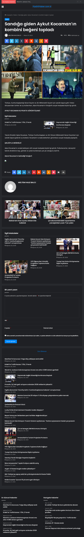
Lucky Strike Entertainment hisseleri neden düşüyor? (24, 410)
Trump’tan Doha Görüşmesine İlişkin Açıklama (67, 262)
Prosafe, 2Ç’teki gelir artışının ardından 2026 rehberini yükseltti (28, 384)
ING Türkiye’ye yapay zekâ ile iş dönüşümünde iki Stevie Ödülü (28, 474)
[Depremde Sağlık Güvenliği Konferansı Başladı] (49, 125)
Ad (6, 320)
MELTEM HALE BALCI (14, 35)
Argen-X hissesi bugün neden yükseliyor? (20, 469)
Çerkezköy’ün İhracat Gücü (15, 404)
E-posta (8, 328)
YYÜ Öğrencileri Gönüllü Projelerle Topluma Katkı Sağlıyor (40, 263)
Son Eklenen (42, 351)
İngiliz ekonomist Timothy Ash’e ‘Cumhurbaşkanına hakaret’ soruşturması (14, 241)
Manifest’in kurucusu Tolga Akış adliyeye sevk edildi (24, 359)
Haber (15, 15)
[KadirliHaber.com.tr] (42, 6)
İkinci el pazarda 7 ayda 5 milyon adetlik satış (22, 463)
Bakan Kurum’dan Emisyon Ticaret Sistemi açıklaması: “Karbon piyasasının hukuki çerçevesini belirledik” (41, 242)
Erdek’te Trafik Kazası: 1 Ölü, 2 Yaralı (18, 122)
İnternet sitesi (48, 328)
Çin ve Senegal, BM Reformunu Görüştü (67, 254)
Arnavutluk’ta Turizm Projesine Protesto (12, 276)
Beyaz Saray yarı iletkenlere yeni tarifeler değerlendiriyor (26, 415)
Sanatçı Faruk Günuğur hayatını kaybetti (20, 458)
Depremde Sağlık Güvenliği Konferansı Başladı (35, 375)
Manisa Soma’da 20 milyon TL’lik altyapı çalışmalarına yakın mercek (43, 395)
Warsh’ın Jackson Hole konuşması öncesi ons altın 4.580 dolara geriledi (39, 2)
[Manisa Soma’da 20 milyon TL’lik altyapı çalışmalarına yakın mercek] (10, 398)
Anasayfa (9, 15)
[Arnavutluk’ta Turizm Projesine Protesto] (16, 267)
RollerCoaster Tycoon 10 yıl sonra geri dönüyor (22, 480)
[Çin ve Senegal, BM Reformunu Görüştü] (67, 244)
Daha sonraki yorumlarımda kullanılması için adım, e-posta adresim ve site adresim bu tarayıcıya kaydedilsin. (42, 335)
